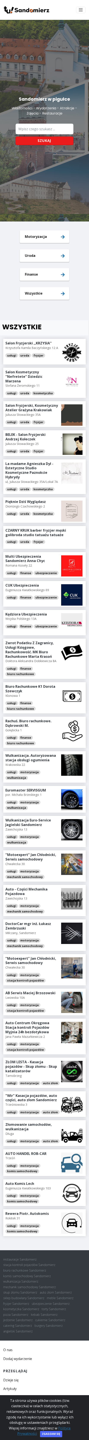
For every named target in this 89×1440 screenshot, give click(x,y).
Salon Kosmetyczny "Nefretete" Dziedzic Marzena (23, 376)
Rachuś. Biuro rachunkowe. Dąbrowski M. (28, 723)
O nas (8, 1349)
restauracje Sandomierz (20, 1259)
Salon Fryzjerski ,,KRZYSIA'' (28, 343)
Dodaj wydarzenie (17, 1358)
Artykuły (10, 1388)
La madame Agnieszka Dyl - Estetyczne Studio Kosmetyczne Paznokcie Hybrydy (29, 470)
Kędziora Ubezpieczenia (26, 614)
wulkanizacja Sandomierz (20, 1281)
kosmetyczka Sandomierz (21, 1309)
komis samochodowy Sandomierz (27, 1276)
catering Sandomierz (17, 1326)
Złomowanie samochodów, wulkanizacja (28, 1126)
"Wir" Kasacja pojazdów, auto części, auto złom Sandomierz (31, 1097)
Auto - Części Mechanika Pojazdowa (26, 891)
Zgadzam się (51, 1434)
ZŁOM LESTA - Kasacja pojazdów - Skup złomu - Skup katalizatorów (31, 1066)
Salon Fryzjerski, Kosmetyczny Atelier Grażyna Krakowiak (31, 407)
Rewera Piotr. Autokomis (27, 1213)
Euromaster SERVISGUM (25, 790)
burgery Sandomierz (49, 1326)
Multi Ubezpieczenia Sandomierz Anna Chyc (25, 558)
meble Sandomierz (60, 1298)
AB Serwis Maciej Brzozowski (30, 993)
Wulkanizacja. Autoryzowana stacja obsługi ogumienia (30, 757)
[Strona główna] (26, 9)
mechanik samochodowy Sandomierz (29, 1287)
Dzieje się (11, 1380)
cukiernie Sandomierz (50, 1320)
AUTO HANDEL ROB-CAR (25, 1153)
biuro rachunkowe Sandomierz (24, 1270)
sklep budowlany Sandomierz (23, 1298)
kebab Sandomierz (44, 1315)
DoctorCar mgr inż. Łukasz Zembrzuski (28, 926)
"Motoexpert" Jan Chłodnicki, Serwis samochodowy (30, 857)
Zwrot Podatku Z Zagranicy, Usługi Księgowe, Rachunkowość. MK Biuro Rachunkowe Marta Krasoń (29, 650)
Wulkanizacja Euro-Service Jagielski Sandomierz (28, 822)
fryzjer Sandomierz (16, 1304)
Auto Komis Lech (19, 1183)
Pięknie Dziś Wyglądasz (25, 501)
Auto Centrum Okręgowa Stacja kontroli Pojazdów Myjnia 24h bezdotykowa (27, 1027)
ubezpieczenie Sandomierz (51, 1304)
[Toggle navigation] (81, 10)
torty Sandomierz (54, 1309)
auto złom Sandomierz (56, 1292)
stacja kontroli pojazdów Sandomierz (29, 1265)
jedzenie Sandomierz (18, 1320)
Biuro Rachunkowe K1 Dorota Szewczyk (30, 688)
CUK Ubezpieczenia (22, 585)
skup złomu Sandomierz (20, 1292)
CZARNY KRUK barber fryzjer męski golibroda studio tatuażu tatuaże (35, 532)
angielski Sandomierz (18, 1331)
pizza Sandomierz (15, 1315)
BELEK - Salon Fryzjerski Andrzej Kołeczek (25, 436)
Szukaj (44, 140)
